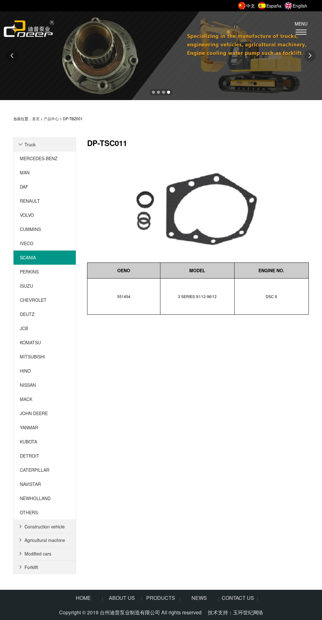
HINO (25, 371)
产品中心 (51, 118)
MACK (26, 399)
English (300, 6)
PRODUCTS (160, 597)
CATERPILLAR (34, 470)
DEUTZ (27, 314)
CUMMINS (30, 229)
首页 (36, 118)
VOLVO (27, 215)
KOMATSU (30, 342)
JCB (24, 328)
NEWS (199, 597)
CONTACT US (238, 597)
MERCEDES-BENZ (39, 158)
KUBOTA (28, 441)
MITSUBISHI (32, 356)
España (273, 6)
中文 (250, 6)
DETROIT (29, 456)
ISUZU (26, 286)
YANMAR (29, 427)
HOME (83, 597)
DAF (24, 186)
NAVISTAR (30, 484)
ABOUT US (122, 597)
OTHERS (29, 512)
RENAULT (30, 201)
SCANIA (28, 257)
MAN (25, 172)
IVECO (26, 243)
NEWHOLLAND (35, 498)
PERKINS (29, 271)
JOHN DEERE (34, 413)
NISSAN (28, 385)
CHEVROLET (33, 300)
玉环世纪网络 (248, 612)
